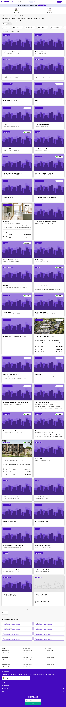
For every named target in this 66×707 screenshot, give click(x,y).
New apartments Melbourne (28, 655)
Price (6, 27)
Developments (4, 15)
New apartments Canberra (27, 659)
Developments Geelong (6, 666)
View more (4, 612)
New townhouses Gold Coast (50, 652)
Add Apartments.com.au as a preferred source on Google (17, 678)
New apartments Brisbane (27, 657)
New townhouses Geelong (49, 666)
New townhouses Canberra (49, 659)
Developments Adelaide (6, 664)
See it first (42, 5)
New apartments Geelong (27, 666)
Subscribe (33, 703)
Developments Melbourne (6, 655)
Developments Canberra (6, 659)
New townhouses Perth (49, 662)
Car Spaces (42, 27)
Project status (56, 27)
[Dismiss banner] (48, 5)
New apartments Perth (27, 662)
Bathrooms (30, 27)
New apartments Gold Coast (28, 652)
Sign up (59, 1)
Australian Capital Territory (13, 15)
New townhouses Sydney (49, 650)
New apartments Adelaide (27, 664)
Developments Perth (5, 662)
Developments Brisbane (6, 657)
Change (31, 1)
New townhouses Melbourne (50, 655)
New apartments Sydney (27, 650)
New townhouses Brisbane (49, 657)
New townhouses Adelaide (49, 664)
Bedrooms (17, 27)
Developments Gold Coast (6, 652)
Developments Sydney (5, 650)
